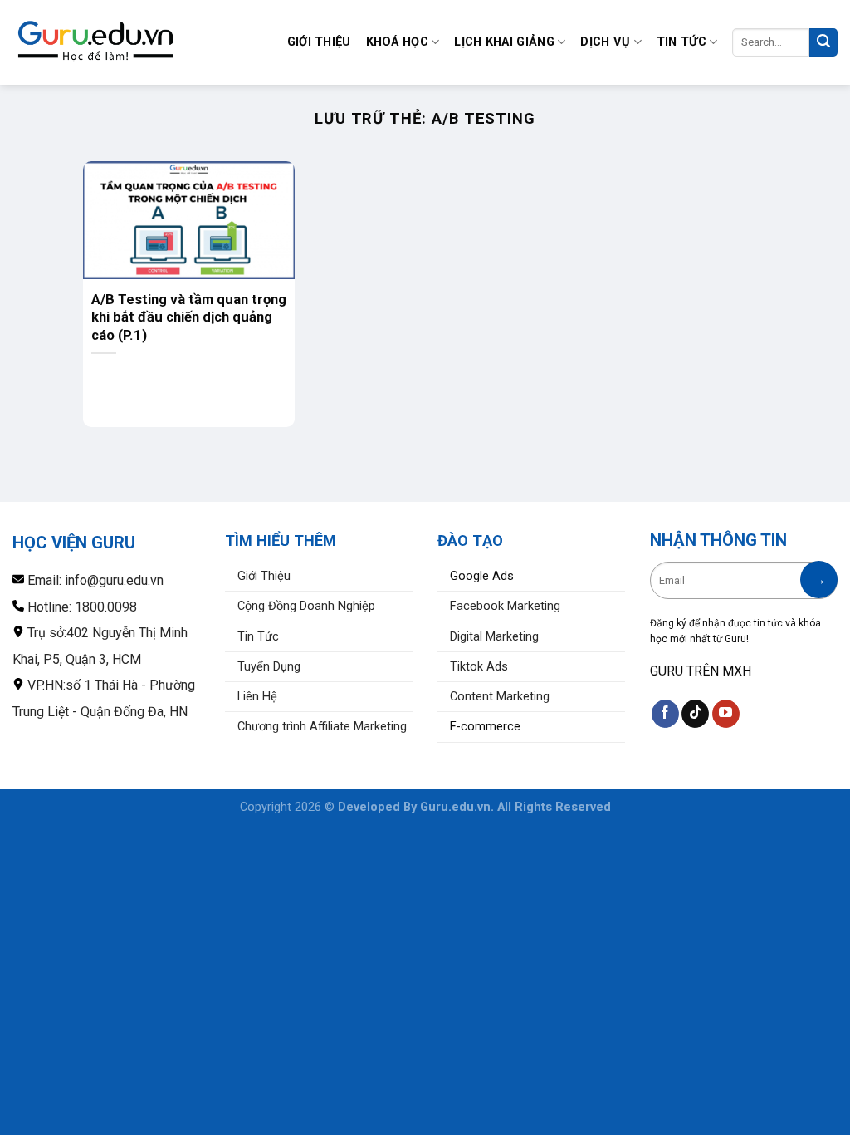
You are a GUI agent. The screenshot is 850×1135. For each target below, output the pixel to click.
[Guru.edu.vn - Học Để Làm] (95, 42)
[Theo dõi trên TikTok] (695, 714)
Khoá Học (397, 42)
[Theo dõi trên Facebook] (665, 714)
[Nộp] (823, 42)
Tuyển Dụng (268, 667)
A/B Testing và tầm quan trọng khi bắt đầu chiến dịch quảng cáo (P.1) (188, 317)
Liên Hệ (257, 697)
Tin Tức (681, 42)
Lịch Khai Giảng (504, 42)
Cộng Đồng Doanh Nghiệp (306, 606)
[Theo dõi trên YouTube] (726, 714)
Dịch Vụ (605, 42)
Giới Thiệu (319, 42)
